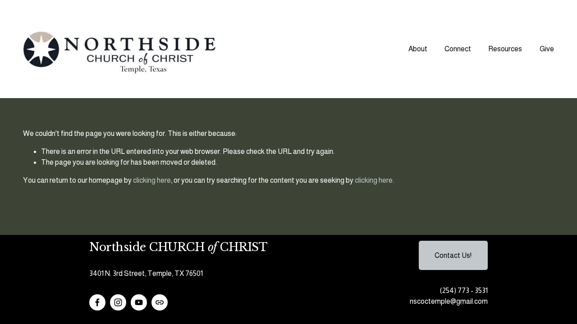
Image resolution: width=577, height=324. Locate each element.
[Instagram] (118, 302)
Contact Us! (453, 255)
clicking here (152, 180)
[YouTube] (139, 302)
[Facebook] (97, 302)
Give (547, 49)
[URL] (159, 302)
